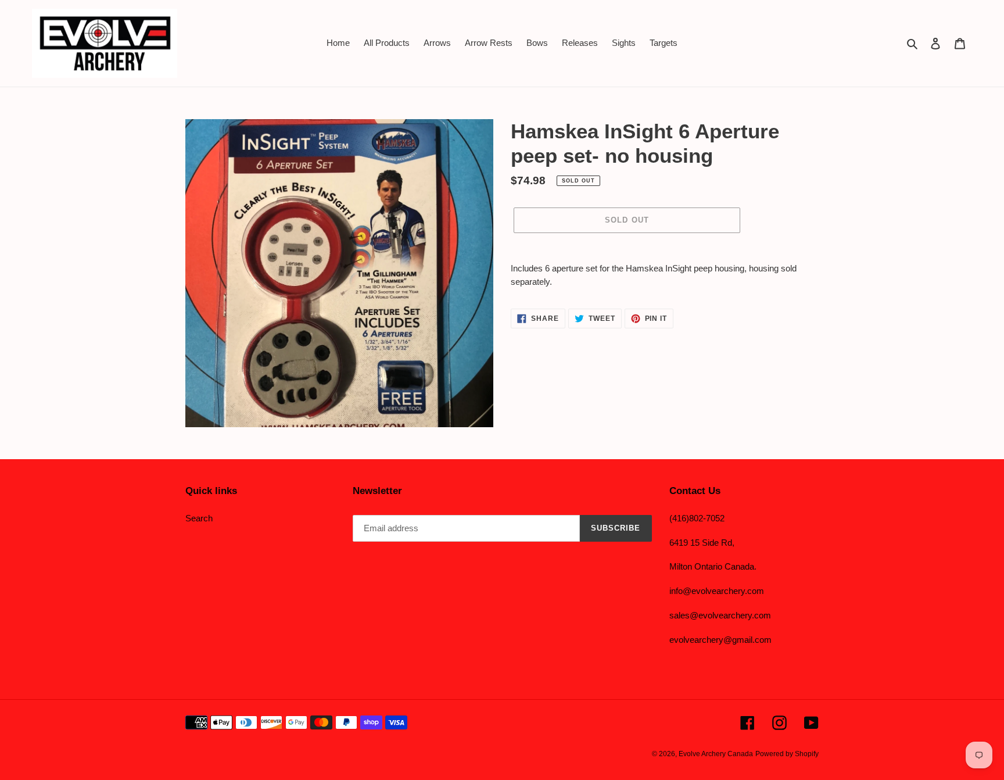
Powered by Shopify (787, 754)
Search (199, 518)
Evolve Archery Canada (716, 754)
